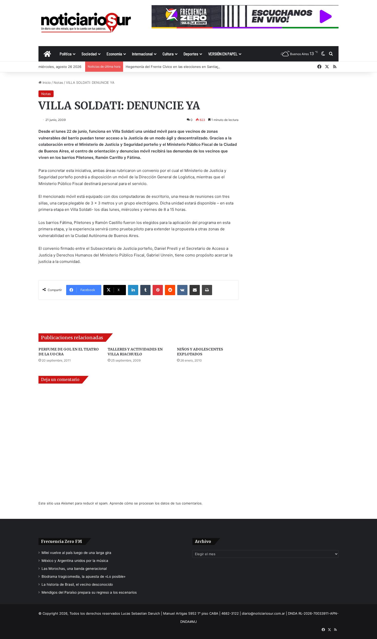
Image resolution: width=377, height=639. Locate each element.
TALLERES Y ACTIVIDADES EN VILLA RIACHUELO (135, 351)
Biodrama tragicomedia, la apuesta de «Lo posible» (83, 576)
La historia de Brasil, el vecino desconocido (77, 584)
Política (66, 53)
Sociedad (89, 53)
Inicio (46, 82)
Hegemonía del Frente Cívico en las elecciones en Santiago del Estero (182, 67)
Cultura (168, 53)
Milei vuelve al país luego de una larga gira (76, 553)
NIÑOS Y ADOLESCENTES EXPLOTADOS (200, 351)
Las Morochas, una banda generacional (74, 568)
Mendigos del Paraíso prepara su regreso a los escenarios (89, 592)
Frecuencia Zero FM (61, 541)
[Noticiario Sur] (85, 23)
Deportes (191, 53)
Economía (114, 53)
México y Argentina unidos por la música (75, 561)
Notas (58, 82)
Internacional (142, 53)
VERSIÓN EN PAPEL (222, 53)
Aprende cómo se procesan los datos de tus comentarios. (156, 503)
